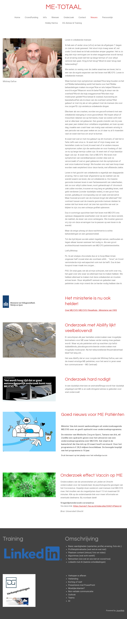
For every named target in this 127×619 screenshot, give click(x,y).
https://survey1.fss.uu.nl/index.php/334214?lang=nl (97, 506)
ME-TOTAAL (63, 7)
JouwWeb (120, 611)
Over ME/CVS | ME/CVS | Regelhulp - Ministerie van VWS (91, 310)
